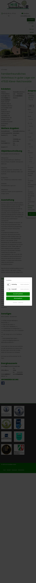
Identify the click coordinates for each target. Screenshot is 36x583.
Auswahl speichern (18, 294)
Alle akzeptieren (18, 298)
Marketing (14, 284)
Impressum (15, 302)
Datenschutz (20, 302)
